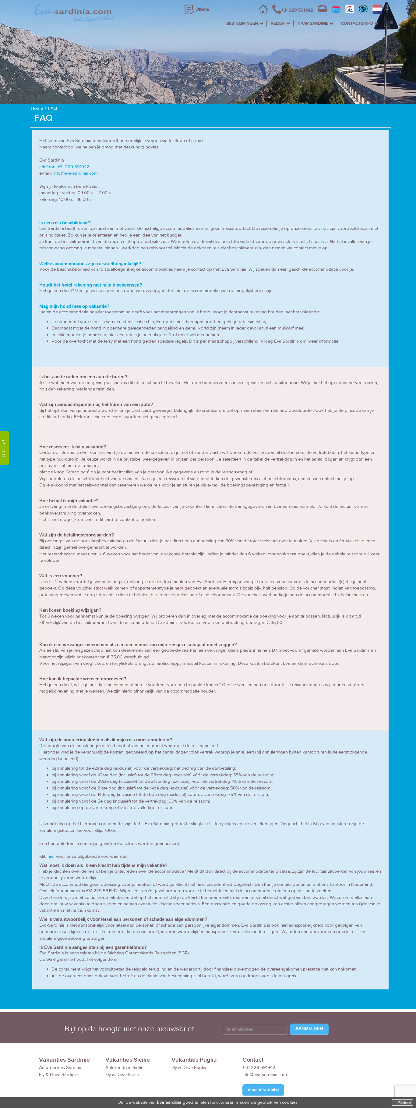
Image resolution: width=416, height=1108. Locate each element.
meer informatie (263, 1089)
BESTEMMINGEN (242, 23)
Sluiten (404, 1103)
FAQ (52, 108)
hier (51, 856)
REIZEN (278, 23)
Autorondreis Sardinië (60, 1068)
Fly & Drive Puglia (188, 1068)
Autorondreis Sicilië (124, 1068)
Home (37, 108)
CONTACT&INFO (357, 23)
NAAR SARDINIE (313, 23)
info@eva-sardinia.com (75, 173)
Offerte (202, 9)
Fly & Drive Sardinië (58, 1075)
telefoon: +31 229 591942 (64, 167)
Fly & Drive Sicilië (122, 1075)
